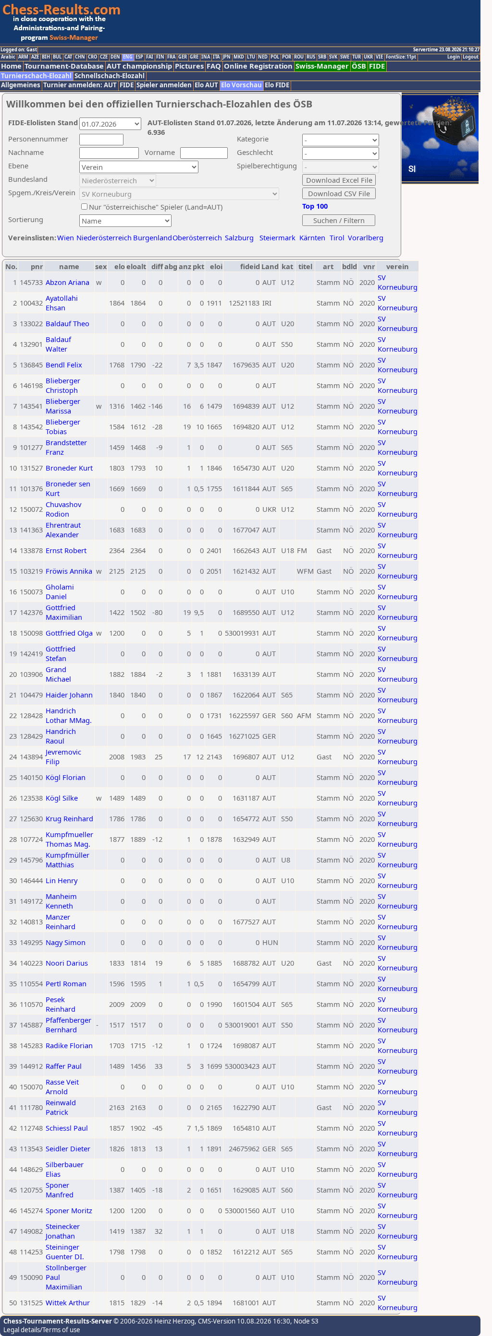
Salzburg (239, 237)
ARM (23, 57)
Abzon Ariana (67, 282)
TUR (356, 57)
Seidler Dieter (68, 1148)
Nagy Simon (66, 942)
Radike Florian (69, 1045)
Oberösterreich (197, 237)
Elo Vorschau (241, 85)
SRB (322, 57)
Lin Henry (61, 880)
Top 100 (315, 206)
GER (182, 57)
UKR (368, 57)
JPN (226, 57)
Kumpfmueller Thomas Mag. (69, 839)
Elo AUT (206, 85)
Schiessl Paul (67, 1128)
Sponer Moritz (69, 1210)
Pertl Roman (66, 983)
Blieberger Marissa (63, 405)
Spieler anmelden (164, 85)
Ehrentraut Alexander (63, 529)
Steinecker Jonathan (63, 1231)
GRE (194, 57)
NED (263, 57)
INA (205, 57)
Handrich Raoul (61, 735)
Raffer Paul (64, 1066)
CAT (68, 57)
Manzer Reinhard (60, 921)
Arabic (8, 57)
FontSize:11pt (401, 57)
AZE (35, 57)
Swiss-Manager (322, 66)
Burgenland (152, 237)
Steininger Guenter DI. (65, 1251)
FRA (171, 57)
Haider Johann (69, 694)
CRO (92, 57)
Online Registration (258, 66)
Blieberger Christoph (63, 385)
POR (286, 57)
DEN (115, 57)
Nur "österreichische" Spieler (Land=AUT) (155, 207)
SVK (333, 57)
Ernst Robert (66, 550)
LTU (251, 57)
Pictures (189, 66)
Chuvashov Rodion (63, 509)
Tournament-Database (64, 66)
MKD (239, 57)
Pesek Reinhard (60, 1004)
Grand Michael (58, 674)
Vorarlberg (365, 237)
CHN (80, 57)
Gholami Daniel (60, 591)
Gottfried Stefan (60, 653)
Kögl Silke (62, 798)
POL (275, 57)
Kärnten (312, 237)
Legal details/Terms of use (41, 1329)
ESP (139, 57)
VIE (379, 57)
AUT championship (139, 66)
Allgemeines (20, 85)
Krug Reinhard (69, 818)
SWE (344, 57)
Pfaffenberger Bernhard (68, 1024)
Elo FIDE (277, 85)
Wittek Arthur (68, 1302)
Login (453, 57)
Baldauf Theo (67, 323)
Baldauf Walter (58, 344)
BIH (46, 57)
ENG (128, 57)
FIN (160, 57)
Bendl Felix (64, 364)
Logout (471, 57)
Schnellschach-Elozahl (109, 76)
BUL (57, 57)
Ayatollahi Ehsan (62, 302)
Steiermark (277, 237)
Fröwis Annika (69, 571)
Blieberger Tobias (63, 426)
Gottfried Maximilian (64, 612)
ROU (299, 57)
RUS (311, 57)
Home (11, 66)
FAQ (214, 66)
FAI (149, 57)
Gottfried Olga (69, 633)
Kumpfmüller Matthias (67, 859)
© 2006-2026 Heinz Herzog (153, 1321)
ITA (216, 57)
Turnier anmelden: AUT (80, 85)
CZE (104, 57)
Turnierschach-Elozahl (36, 76)
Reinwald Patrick (61, 1107)
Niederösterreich (102, 237)
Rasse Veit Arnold (62, 1086)
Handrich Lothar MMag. (69, 715)
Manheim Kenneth (61, 900)
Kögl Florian (66, 777)
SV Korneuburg (398, 282)
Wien (65, 237)
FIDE (377, 66)
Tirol (337, 237)
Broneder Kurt (69, 468)
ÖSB (359, 66)
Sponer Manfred (60, 1189)
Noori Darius (67, 963)
